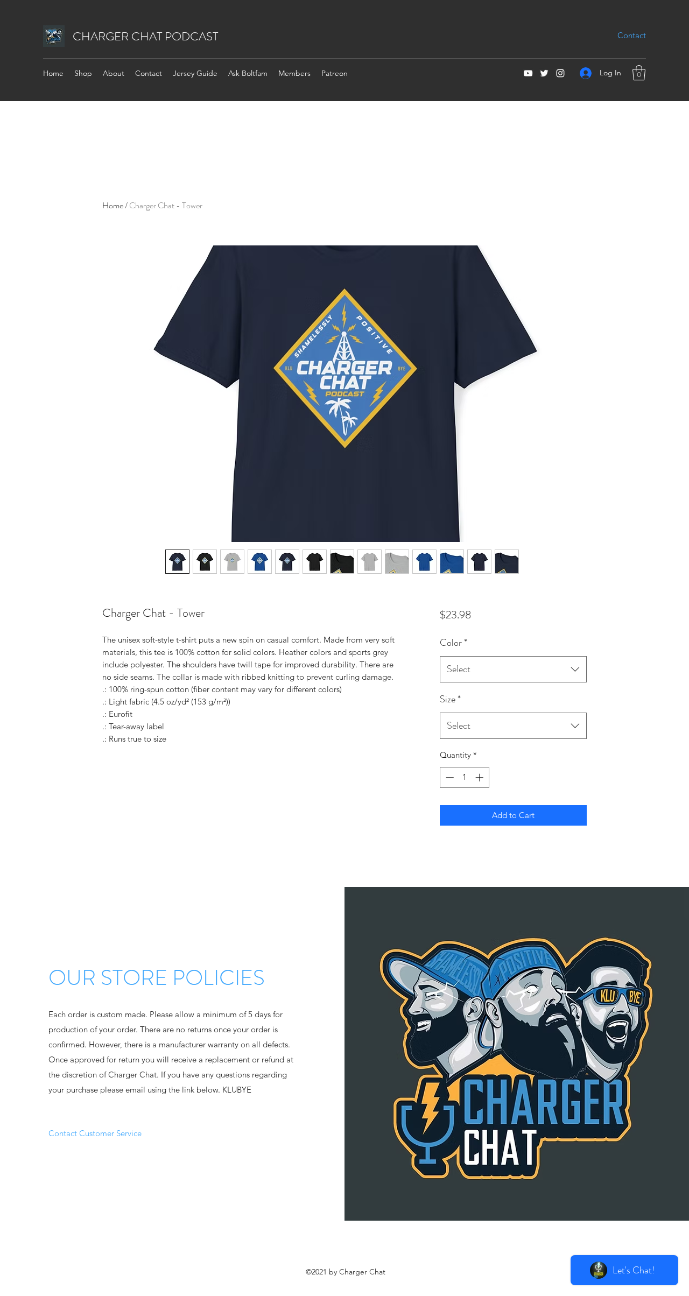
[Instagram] (560, 73)
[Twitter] (544, 73)
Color (453, 643)
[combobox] (513, 669)
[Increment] (480, 777)
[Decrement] (448, 777)
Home (112, 205)
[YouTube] (528, 73)
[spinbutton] (464, 777)
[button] (638, 73)
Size (450, 699)
